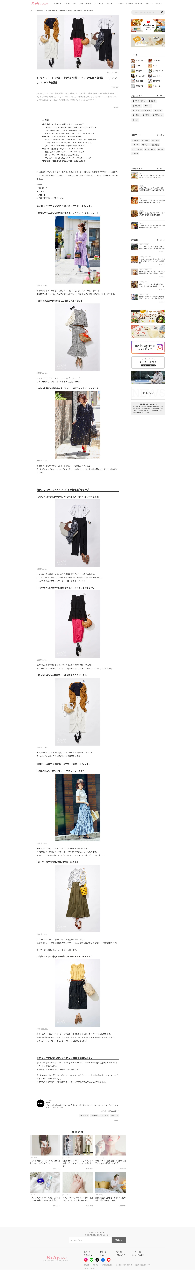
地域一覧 (103, 1252)
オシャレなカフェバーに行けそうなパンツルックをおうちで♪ (69, 142)
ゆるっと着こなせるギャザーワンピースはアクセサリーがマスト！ (70, 133)
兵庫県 (153, 101)
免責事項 (95, 1265)
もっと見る (160, 95)
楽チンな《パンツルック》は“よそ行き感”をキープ (62, 136)
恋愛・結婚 (129, 3)
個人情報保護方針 (107, 1265)
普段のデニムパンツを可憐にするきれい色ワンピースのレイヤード (70, 127)
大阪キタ (137, 106)
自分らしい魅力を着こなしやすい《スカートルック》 (63, 148)
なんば (148, 106)
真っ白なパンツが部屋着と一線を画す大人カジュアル (65, 145)
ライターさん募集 (137, 1255)
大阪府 (147, 115)
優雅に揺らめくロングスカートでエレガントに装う (64, 151)
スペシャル (158, 3)
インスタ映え (150, 149)
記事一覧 (87, 1252)
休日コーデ (115, 1116)
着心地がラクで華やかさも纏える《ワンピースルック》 (64, 124)
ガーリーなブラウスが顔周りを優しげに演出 (62, 154)
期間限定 (136, 140)
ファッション (109, 3)
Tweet (115, 107)
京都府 (137, 115)
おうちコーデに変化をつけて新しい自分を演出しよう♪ (64, 161)
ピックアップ (57, 3)
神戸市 (158, 110)
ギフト (161, 149)
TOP (31, 10)
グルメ (81, 3)
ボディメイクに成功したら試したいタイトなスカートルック (68, 158)
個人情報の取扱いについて (124, 1265)
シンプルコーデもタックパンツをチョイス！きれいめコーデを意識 (70, 139)
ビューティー (120, 3)
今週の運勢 (155, 145)
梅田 (136, 120)
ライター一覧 (136, 1252)
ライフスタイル (98, 3)
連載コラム (149, 3)
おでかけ (88, 3)
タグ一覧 (119, 1252)
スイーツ (146, 140)
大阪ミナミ (158, 115)
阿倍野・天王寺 (140, 101)
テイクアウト (137, 149)
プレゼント (66, 3)
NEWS (74, 3)
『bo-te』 (44, 285)
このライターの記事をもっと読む (109, 1111)
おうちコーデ (84, 1116)
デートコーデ (104, 1116)
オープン (136, 145)
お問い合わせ (120, 1255)
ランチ (135, 153)
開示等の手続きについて (142, 1265)
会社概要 (86, 1265)
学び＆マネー (139, 3)
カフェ (145, 145)
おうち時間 (95, 1116)
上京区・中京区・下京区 (143, 110)
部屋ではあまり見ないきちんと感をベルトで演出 (63, 130)
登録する (119, 1240)
